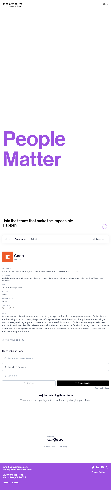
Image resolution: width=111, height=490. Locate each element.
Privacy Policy (98, 472)
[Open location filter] (105, 376)
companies (21, 239)
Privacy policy (49, 446)
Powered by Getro (102, 388)
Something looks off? (14, 340)
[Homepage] (12, 4)
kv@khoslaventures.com (15, 467)
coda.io (17, 259)
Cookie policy (62, 446)
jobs (7, 239)
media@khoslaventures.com (17, 469)
